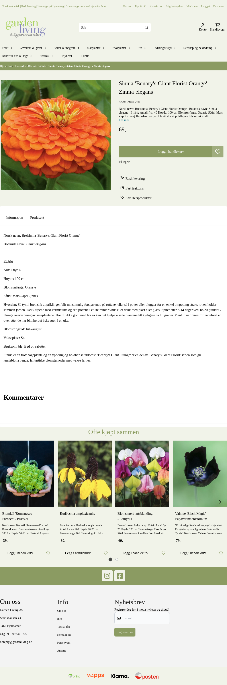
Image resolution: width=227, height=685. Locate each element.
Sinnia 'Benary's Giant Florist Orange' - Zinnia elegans (79, 66)
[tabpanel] (27, 500)
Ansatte (61, 650)
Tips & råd (140, 6)
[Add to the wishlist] (48, 553)
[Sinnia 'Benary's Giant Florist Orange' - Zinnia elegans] (56, 135)
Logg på (205, 6)
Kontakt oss (156, 6)
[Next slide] (219, 501)
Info (59, 618)
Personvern (219, 6)
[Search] (146, 27)
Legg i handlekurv (20, 553)
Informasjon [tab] (14, 217)
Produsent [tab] (37, 217)
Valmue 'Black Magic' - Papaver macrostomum (191, 516)
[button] (217, 151)
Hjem (3, 66)
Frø (10, 66)
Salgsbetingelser (174, 6)
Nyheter (67, 56)
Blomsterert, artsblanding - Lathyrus (135, 516)
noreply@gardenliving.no (16, 642)
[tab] (110, 559)
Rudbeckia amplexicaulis (77, 513)
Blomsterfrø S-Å (37, 66)
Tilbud (85, 56)
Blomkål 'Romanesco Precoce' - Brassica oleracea (17, 516)
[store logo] (25, 27)
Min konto (192, 6)
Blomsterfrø (20, 66)
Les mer (124, 120)
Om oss (127, 6)
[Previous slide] (7, 501)
